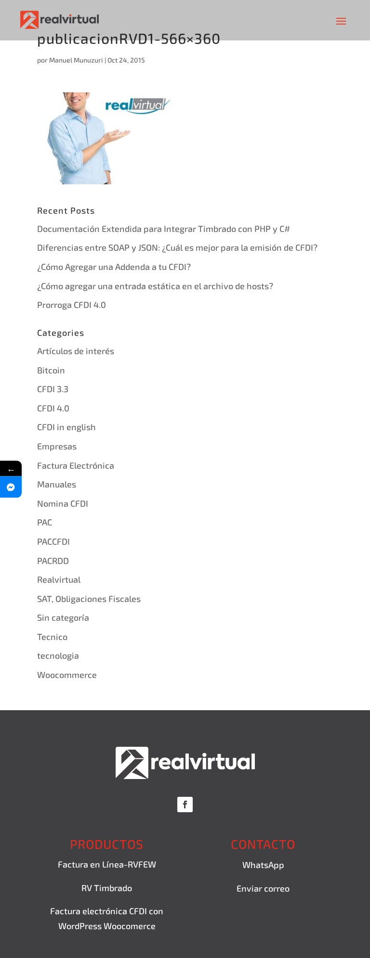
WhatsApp (263, 864)
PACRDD (53, 560)
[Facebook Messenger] (11, 487)
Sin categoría (63, 617)
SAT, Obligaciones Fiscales (89, 598)
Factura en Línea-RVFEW (107, 864)
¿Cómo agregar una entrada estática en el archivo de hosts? (155, 286)
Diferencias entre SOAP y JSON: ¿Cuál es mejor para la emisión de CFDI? (177, 247)
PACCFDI (53, 541)
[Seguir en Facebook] (185, 804)
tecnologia (58, 655)
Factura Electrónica (75, 465)
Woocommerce (67, 674)
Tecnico (52, 636)
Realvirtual (58, 579)
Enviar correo (263, 888)
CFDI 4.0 (53, 408)
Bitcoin (51, 370)
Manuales (56, 484)
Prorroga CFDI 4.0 (71, 304)
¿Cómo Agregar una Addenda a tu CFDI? (114, 266)
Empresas (57, 446)
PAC (44, 522)
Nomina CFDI (62, 503)
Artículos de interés (75, 350)
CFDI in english (66, 427)
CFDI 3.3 (52, 388)
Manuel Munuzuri (76, 60)
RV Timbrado (106, 887)
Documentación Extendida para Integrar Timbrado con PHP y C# (163, 228)
